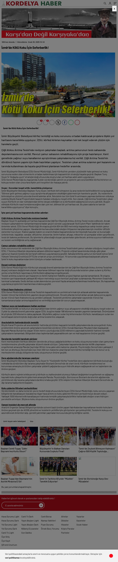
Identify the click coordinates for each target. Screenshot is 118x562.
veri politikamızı (12, 557)
